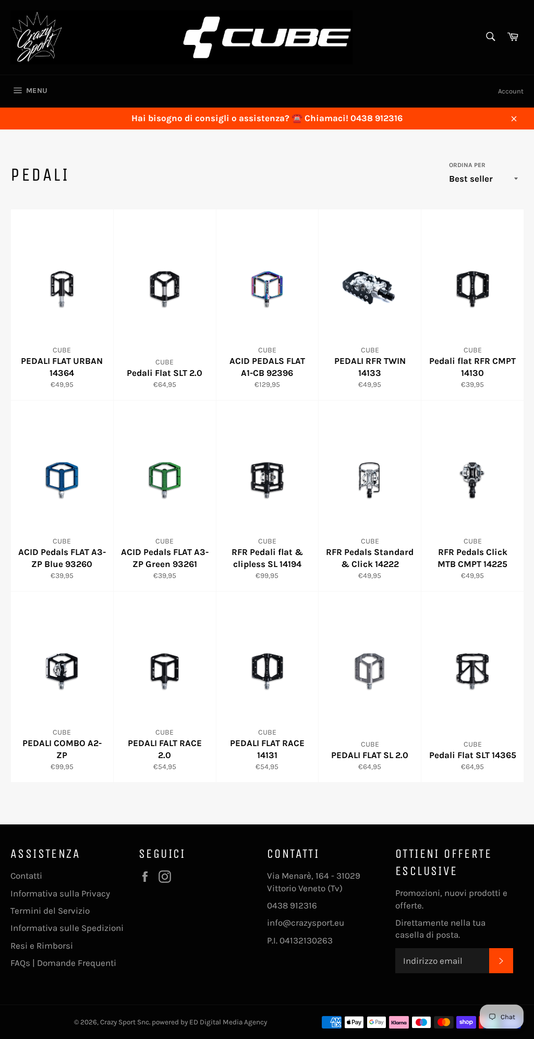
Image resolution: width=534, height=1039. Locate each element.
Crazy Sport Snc (124, 1022)
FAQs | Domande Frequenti (63, 963)
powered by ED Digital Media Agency (209, 1022)
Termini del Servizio (50, 910)
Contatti (26, 875)
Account (511, 91)
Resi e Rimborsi (41, 945)
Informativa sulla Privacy (60, 893)
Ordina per (467, 165)
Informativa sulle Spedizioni (67, 928)
